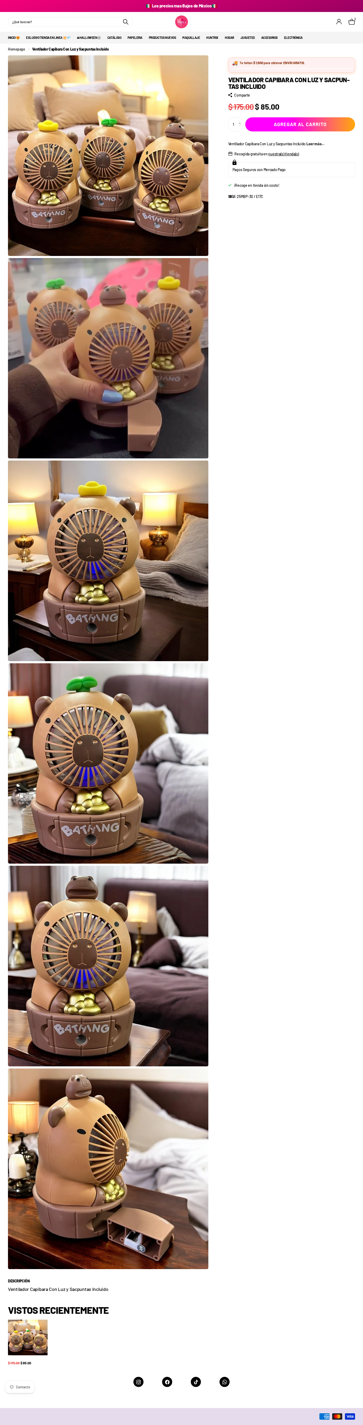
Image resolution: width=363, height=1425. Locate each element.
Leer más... (315, 144)
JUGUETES (247, 37)
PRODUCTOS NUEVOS (162, 37)
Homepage (16, 49)
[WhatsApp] (225, 1382)
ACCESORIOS (269, 37)
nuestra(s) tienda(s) (283, 154)
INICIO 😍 (14, 37)
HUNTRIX (212, 37)
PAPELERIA (135, 37)
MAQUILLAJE (191, 37)
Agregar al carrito (300, 124)
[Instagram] (138, 1382)
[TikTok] (196, 1382)
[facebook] (167, 1382)
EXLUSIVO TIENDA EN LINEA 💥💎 (48, 37)
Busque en (125, 21)
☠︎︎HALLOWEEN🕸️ (89, 37)
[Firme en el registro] (339, 22)
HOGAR (229, 37)
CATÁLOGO (114, 37)
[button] (241, 120)
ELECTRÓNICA (293, 37)
